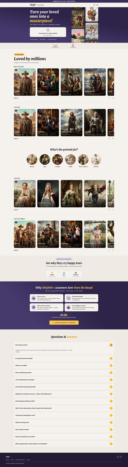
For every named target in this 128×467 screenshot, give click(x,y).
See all (16, 98)
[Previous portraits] (109, 98)
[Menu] (97, 5)
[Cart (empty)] (94, 5)
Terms (12, 459)
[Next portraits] (113, 98)
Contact (28, 459)
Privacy (7, 459)
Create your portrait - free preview (65, 322)
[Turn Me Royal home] (33, 5)
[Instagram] (118, 457)
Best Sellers (41, 5)
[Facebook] (121, 457)
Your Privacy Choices (20, 459)
